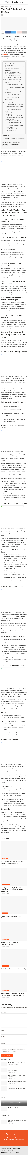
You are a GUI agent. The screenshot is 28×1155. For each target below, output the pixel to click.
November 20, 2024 (12, 1091)
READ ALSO (10, 65)
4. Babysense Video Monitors (14, 120)
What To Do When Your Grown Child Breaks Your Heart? (16, 1069)
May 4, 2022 (4, 970)
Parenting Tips (8, 6)
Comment (4, 1012)
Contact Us (10, 1150)
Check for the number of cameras (15, 84)
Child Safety (5, 858)
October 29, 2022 (11, 1083)
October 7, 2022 (6, 1117)
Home (2, 6)
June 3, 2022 (4, 865)
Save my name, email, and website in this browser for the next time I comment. (14, 1050)
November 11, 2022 (5, 893)
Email (3, 1036)
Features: (11, 127)
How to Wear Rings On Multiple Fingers (17, 1081)
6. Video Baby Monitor (12, 128)
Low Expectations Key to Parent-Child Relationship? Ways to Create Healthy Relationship (14, 73)
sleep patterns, (20, 417)
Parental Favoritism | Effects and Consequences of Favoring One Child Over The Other (16, 1088)
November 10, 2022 (12, 1078)
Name (3, 1030)
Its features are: (12, 130)
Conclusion (7, 132)
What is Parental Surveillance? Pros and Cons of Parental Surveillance (14, 68)
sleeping (4, 54)
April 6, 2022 (10, 1123)
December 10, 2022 (11, 1072)
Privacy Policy (16, 1148)
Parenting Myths (6, 884)
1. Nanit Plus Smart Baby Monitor (15, 104)
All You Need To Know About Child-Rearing (13, 969)
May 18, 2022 (4, 919)
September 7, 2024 (6, 1103)
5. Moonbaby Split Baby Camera (15, 125)
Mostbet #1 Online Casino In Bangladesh (12, 1102)
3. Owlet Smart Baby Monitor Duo (15, 116)
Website (3, 1043)
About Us (3, 1150)
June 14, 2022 (19, 15)
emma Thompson (9, 15)
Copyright (6, 1152)
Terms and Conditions (6, 1148)
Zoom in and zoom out (12, 86)
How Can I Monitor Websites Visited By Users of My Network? (17, 1063)
